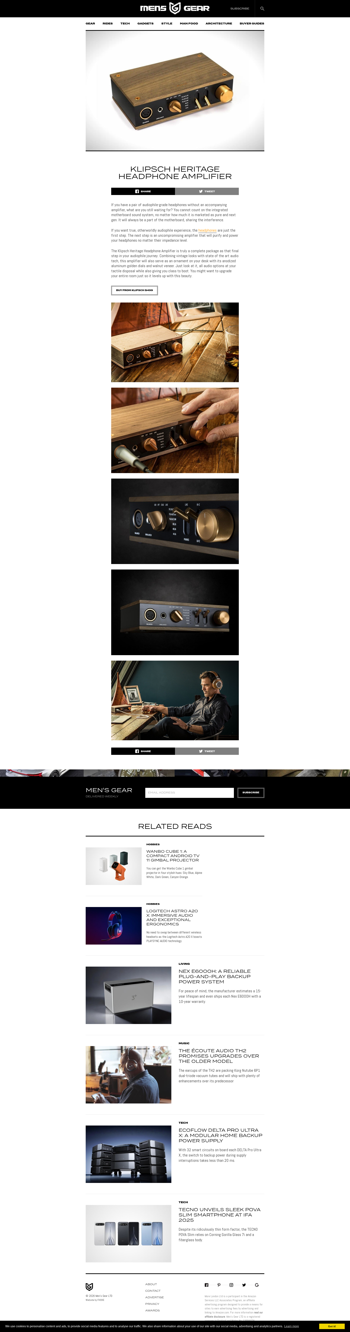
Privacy (152, 1304)
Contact (153, 1291)
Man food (189, 24)
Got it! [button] (332, 1326)
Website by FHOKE (95, 1300)
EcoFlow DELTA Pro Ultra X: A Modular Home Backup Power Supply (220, 1135)
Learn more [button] (291, 1326)
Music (184, 1043)
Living (184, 964)
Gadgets (145, 24)
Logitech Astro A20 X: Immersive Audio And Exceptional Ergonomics (172, 917)
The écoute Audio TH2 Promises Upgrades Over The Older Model (219, 1056)
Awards (152, 1311)
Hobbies (153, 845)
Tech (125, 24)
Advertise (154, 1298)
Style (166, 24)
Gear (90, 24)
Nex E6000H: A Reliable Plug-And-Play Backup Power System (215, 977)
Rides (108, 24)
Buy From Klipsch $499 (134, 290)
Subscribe (250, 792)
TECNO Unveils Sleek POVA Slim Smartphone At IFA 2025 (219, 1215)
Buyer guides (252, 24)
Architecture (219, 24)
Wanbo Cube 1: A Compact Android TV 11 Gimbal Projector (172, 856)
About (151, 1284)
